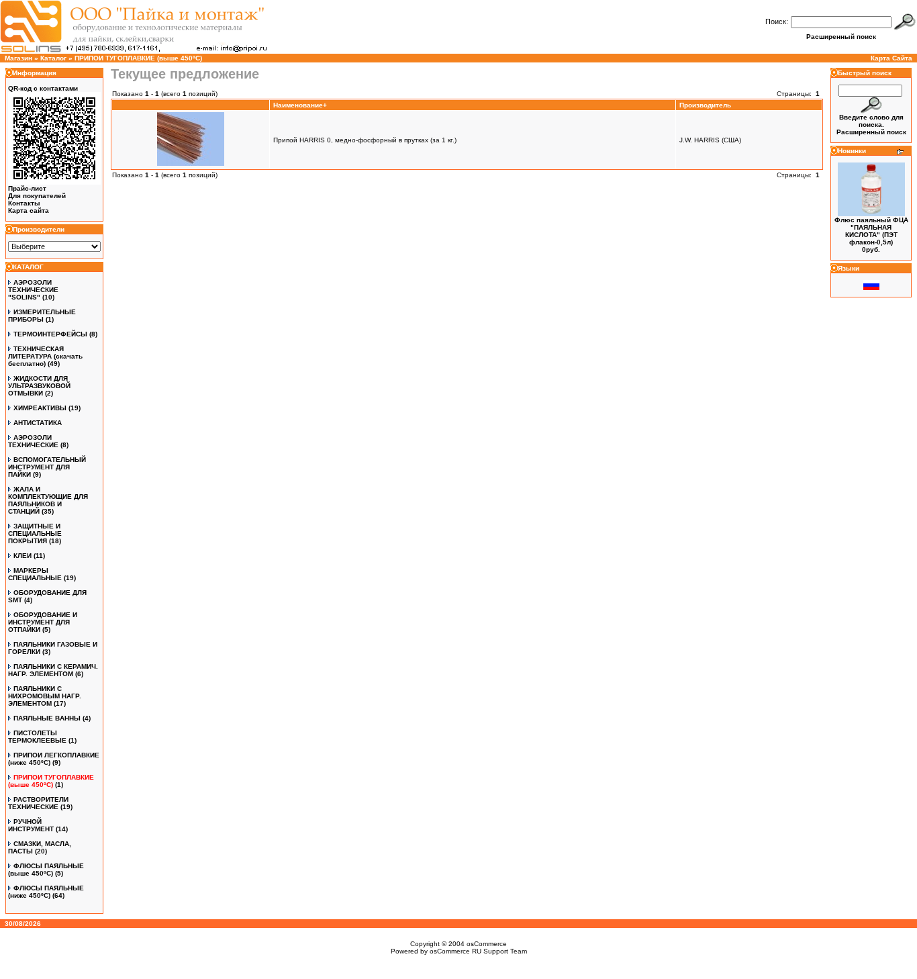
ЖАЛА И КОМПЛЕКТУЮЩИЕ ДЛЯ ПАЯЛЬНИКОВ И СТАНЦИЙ (48, 500)
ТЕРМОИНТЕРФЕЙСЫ (50, 334)
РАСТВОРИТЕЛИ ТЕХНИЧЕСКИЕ (38, 803)
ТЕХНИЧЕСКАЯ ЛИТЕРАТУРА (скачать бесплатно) (45, 356)
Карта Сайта (891, 58)
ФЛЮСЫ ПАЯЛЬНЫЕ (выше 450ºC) (46, 869)
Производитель (705, 105)
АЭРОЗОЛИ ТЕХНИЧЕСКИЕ (33, 441)
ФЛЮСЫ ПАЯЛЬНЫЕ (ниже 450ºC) (46, 891)
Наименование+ (300, 105)
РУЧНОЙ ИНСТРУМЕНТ (31, 825)
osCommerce (487, 943)
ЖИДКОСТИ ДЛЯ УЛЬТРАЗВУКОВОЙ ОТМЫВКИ (39, 386)
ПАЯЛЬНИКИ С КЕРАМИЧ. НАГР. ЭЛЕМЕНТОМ (53, 670)
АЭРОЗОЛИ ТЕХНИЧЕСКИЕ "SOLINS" (33, 290)
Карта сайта (28, 210)
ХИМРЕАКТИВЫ (39, 408)
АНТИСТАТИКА (37, 422)
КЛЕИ (22, 555)
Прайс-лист (27, 188)
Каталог (53, 58)
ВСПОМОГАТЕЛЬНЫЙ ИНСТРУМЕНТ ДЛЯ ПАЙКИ (47, 467)
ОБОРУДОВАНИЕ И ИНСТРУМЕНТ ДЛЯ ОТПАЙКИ (42, 622)
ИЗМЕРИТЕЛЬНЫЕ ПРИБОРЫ (42, 315)
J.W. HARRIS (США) (710, 140)
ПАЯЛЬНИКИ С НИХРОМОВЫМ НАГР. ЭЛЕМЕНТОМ (44, 696)
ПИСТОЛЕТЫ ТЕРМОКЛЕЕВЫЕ (37, 736)
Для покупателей (37, 195)
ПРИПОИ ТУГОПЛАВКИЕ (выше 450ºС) (138, 58)
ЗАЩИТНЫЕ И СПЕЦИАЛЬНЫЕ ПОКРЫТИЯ (35, 533)
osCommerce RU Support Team (478, 951)
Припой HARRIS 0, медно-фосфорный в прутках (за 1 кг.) (364, 140)
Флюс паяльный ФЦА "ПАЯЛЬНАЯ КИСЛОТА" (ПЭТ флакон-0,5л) (871, 231)
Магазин (18, 58)
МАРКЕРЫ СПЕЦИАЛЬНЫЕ (35, 574)
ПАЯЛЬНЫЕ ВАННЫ (47, 718)
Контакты (24, 203)
